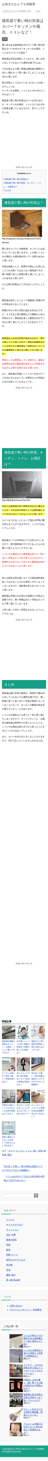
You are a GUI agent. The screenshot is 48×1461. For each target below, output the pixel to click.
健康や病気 (11, 1240)
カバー (11, 1151)
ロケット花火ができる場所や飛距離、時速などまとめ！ (33, 1412)
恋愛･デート (12, 1255)
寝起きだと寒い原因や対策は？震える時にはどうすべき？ (37, 1045)
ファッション (12, 1230)
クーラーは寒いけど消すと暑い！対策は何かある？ (8, 1077)
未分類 (9, 1265)
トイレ (28, 1151)
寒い (35, 1151)
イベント (10, 1219)
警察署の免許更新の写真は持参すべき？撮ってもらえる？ (33, 1397)
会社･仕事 (11, 1235)
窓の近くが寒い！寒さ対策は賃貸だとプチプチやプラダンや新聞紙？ (37, 1079)
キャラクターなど (14, 1225)
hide (28, 173)
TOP (17, 11)
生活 (5, 39)
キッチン (20, 1151)
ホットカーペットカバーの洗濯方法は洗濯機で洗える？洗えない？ (37, 1111)
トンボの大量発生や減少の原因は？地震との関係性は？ (33, 1353)
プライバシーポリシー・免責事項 (25, 1310)
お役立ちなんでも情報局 (18, 4)
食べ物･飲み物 (13, 1280)
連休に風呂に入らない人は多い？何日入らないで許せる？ (8, 1141)
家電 (8, 1250)
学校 (8, 1245)
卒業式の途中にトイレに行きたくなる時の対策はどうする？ (8, 1109)
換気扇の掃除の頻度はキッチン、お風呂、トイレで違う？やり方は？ (8, 1047)
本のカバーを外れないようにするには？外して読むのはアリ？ (23, 1109)
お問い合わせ (15, 1306)
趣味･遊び (11, 1275)
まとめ (7, 190)
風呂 (9, 1155)
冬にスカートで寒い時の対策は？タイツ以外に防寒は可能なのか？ (23, 1079)
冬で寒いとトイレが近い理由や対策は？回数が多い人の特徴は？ (23, 1047)
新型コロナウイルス (15, 1260)
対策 (40, 1151)
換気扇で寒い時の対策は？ (16, 179)
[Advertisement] (24, 140)
